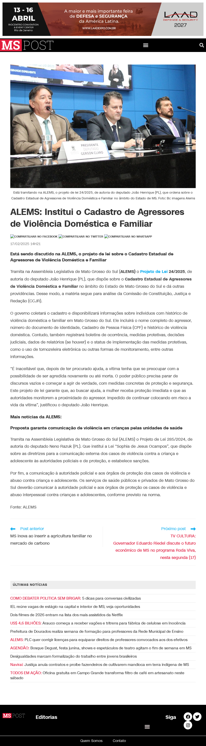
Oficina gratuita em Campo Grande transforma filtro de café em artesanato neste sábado (97, 675)
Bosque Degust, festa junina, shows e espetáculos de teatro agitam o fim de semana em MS (100, 648)
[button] (146, 45)
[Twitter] (197, 716)
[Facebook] (188, 716)
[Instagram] (188, 725)
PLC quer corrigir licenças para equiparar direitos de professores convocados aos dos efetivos (98, 639)
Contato (119, 740)
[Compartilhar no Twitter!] (81, 236)
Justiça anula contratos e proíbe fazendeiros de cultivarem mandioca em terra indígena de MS (99, 664)
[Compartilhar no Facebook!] (34, 236)
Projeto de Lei (154, 271)
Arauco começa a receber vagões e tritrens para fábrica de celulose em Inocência (98, 623)
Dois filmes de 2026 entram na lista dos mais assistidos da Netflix (66, 614)
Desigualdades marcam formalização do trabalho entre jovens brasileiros (73, 656)
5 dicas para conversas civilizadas (75, 598)
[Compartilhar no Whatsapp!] (128, 236)
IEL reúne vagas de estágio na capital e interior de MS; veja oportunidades (75, 606)
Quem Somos (91, 740)
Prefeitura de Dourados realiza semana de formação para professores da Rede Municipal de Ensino (96, 631)
